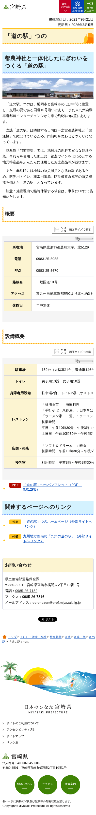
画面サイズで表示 (80, 229)
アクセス (47, 783)
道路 (68, 637)
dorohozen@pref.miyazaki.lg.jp (56, 602)
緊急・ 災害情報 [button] (65, 5)
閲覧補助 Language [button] (77, 9)
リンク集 (12, 742)
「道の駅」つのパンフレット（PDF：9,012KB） (52, 487)
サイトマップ (15, 736)
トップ (12, 637)
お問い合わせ (24, 783)
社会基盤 (56, 637)
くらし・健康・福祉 (33, 637)
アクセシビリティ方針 (21, 729)
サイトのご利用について (22, 723)
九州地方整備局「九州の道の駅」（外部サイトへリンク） (57, 538)
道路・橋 (80, 637)
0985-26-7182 (26, 591)
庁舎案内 (70, 783)
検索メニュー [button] (89, 9)
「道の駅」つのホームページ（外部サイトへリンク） (57, 524)
